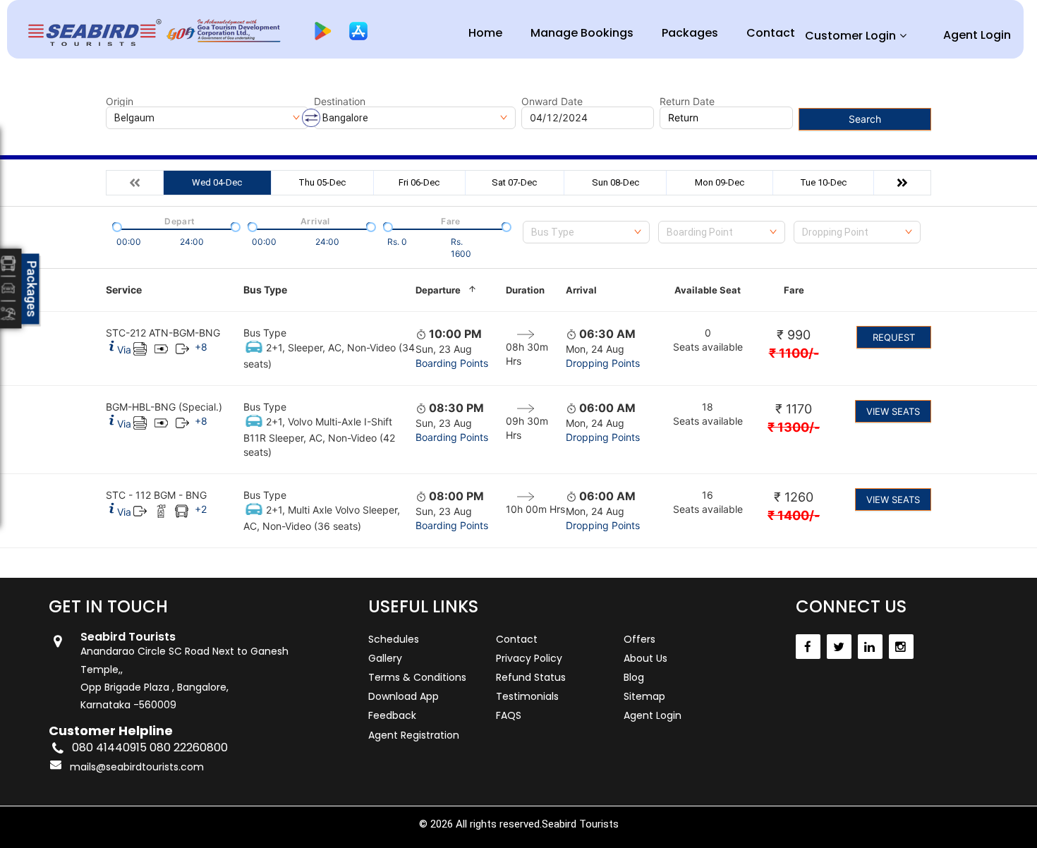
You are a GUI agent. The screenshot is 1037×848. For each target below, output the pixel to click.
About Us (645, 658)
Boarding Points (452, 363)
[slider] (115, 225)
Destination (339, 102)
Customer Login (850, 36)
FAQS (508, 715)
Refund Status (531, 677)
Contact (770, 33)
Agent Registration (413, 735)
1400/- (794, 515)
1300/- (794, 427)
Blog (634, 677)
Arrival (581, 290)
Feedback (392, 715)
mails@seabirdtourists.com (137, 767)
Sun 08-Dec (615, 182)
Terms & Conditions (417, 677)
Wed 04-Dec (217, 182)
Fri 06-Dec (419, 182)
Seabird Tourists (580, 824)
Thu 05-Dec (322, 182)
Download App (403, 696)
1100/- (794, 353)
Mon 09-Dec (719, 182)
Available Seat (707, 290)
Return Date (687, 102)
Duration (525, 290)
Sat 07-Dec (514, 182)
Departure (438, 290)
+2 (201, 509)
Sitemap (644, 696)
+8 (201, 347)
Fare (794, 290)
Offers (639, 639)
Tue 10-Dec (823, 182)
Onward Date (552, 102)
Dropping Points (603, 363)
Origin (119, 102)
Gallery (385, 658)
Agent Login (977, 35)
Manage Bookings (581, 33)
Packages (690, 33)
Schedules (393, 639)
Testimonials (527, 696)
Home (485, 33)
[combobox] (586, 232)
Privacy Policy (529, 658)
